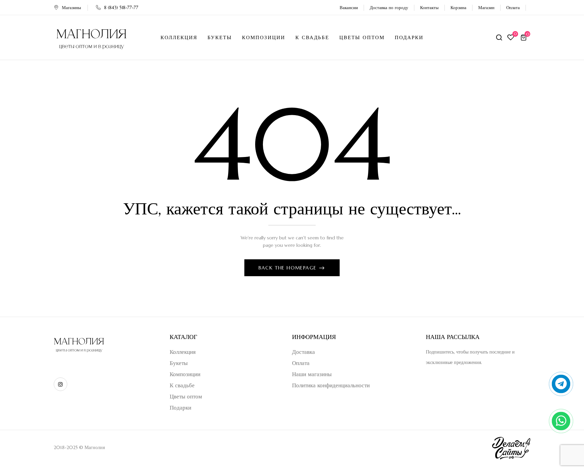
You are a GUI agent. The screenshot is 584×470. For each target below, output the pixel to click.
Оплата (513, 7)
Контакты (429, 7)
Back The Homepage (288, 268)
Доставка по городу (389, 7)
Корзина (458, 7)
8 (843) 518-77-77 (121, 7)
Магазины (71, 7)
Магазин (486, 7)
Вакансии (349, 7)
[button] (524, 37)
